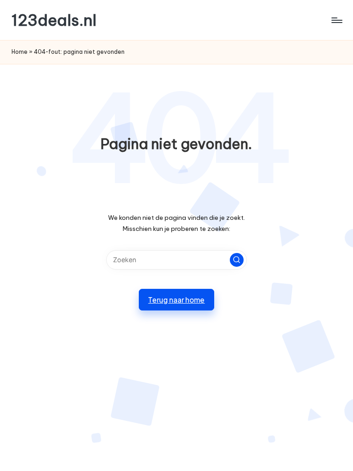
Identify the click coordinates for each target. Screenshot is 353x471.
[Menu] (336, 20)
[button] (237, 260)
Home (19, 51)
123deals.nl (54, 20)
